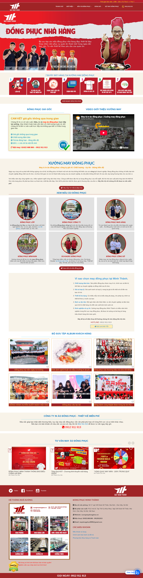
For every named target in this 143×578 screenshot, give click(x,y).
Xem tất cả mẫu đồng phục (72, 268)
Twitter (16, 490)
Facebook (29, 490)
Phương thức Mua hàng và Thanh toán (86, 538)
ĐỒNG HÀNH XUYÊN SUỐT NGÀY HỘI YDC (29, 405)
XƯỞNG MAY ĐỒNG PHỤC (71, 163)
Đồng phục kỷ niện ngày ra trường (29, 370)
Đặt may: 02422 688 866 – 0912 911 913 (29, 147)
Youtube (43, 490)
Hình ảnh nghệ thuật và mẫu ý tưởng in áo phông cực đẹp (71, 370)
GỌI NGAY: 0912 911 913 (71, 101)
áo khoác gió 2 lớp (62, 261)
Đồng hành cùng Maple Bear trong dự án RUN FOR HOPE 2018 (114, 405)
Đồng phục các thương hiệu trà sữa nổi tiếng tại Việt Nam (114, 370)
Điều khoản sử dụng (79, 532)
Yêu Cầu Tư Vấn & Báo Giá (72, 188)
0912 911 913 (83, 424)
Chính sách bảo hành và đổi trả (83, 535)
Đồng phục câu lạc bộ (71, 405)
